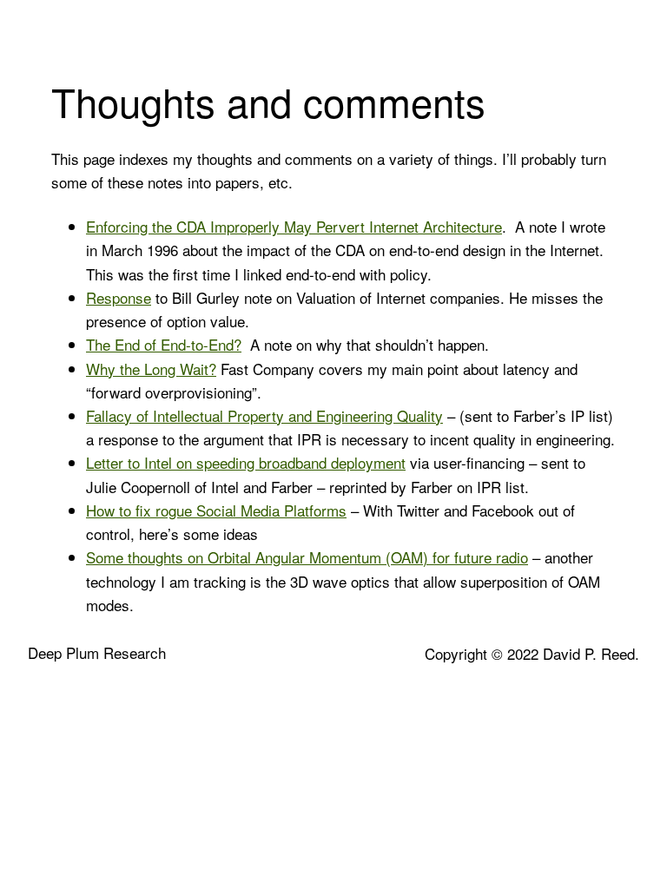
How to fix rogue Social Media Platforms (216, 510)
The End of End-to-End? (163, 344)
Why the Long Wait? (151, 368)
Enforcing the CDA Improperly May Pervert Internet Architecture (294, 226)
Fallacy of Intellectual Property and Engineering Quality (264, 415)
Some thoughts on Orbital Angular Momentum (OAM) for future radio (307, 557)
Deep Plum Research (97, 652)
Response (118, 297)
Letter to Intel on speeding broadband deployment (246, 462)
